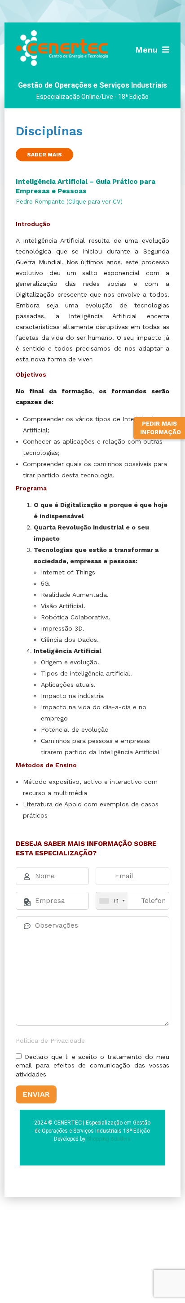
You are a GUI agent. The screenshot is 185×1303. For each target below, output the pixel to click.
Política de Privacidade (50, 1040)
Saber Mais (44, 154)
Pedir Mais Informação (160, 428)
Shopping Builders (109, 1139)
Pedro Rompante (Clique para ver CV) (69, 201)
